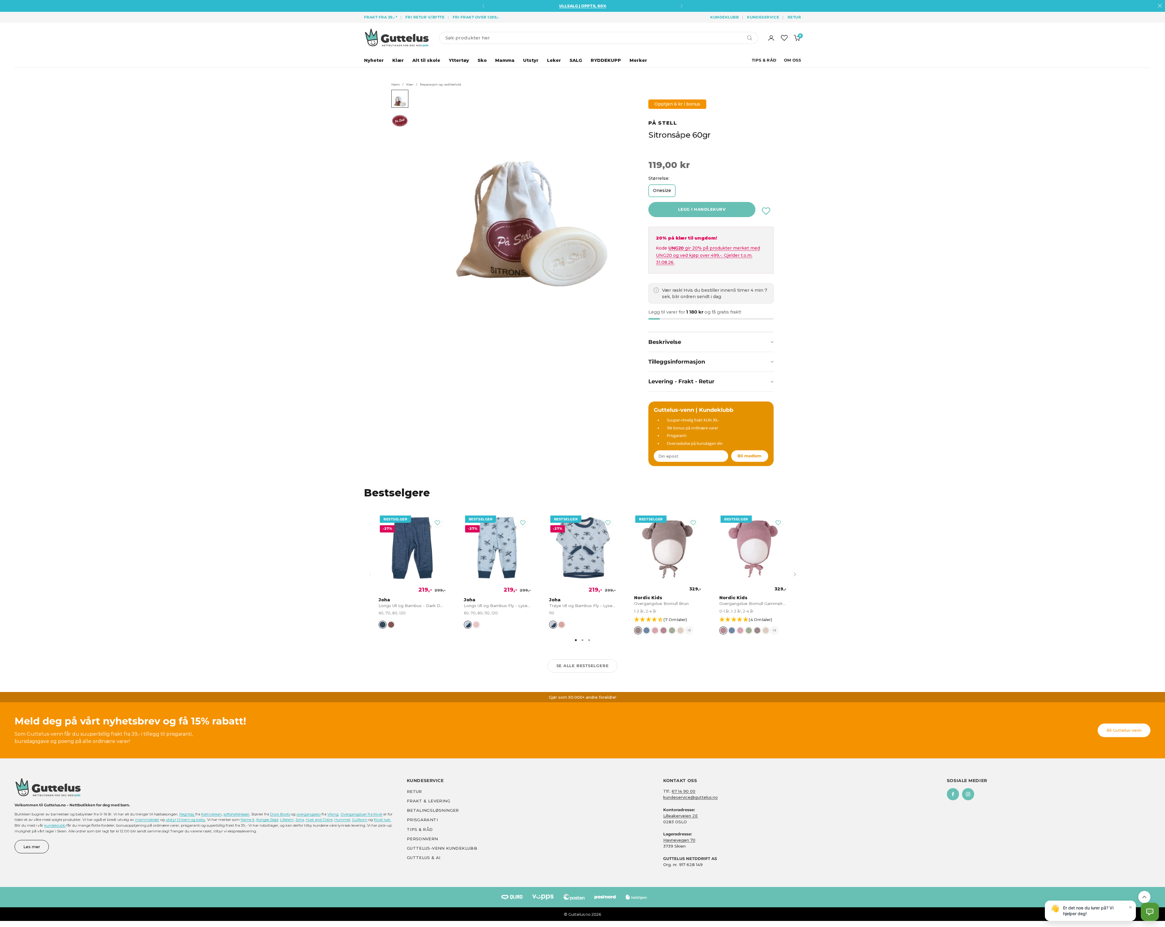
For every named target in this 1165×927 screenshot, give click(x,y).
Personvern (422, 838)
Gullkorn (359, 819)
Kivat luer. (382, 819)
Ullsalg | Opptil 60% (582, 6)
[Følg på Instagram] (968, 794)
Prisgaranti (422, 819)
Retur (794, 17)
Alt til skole (426, 60)
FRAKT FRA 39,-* (380, 17)
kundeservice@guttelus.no (690, 797)
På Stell (662, 123)
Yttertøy (459, 60)
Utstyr (531, 60)
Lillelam (287, 819)
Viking (333, 814)
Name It (248, 819)
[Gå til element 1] (399, 99)
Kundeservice (763, 17)
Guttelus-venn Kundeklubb (442, 848)
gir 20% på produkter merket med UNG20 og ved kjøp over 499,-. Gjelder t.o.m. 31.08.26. (708, 255)
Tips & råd (420, 829)
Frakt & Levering (428, 800)
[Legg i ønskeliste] (766, 211)
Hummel (342, 819)
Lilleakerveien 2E (680, 815)
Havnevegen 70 (679, 840)
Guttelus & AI (424, 857)
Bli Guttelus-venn (1124, 730)
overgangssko (308, 814)
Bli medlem (749, 455)
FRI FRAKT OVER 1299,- (476, 17)
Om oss (792, 60)
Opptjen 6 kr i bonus (677, 104)
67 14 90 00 (683, 791)
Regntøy (187, 814)
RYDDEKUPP (606, 60)
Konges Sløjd (267, 819)
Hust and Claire (319, 819)
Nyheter (374, 60)
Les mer (31, 846)
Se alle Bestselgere (582, 665)
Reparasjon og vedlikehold (440, 84)
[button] (670, 620)
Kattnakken (211, 814)
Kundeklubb (724, 17)
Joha (299, 819)
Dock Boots (280, 814)
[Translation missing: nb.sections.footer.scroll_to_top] (1144, 897)
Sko (482, 60)
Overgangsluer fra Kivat (361, 814)
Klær (398, 60)
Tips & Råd (764, 60)
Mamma (505, 60)
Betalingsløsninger (433, 810)
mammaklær (147, 819)
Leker (554, 60)
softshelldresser (236, 814)
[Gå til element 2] (399, 121)
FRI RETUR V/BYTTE (424, 17)
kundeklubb (55, 825)
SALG (575, 60)
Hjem (395, 84)
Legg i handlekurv (702, 209)
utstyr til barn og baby (185, 819)
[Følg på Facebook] (953, 794)
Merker (638, 60)
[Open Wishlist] (784, 38)
